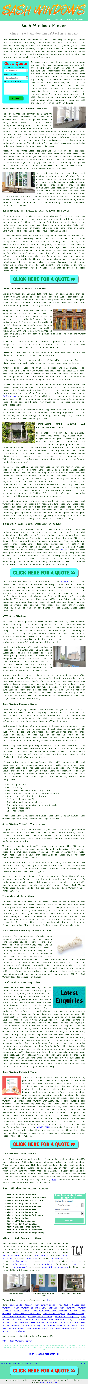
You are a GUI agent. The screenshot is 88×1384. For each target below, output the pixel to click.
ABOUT (62, 19)
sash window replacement (29, 1104)
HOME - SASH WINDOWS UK (44, 1354)
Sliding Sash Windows (62, 1308)
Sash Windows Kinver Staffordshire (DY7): (26, 40)
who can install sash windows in (41, 1026)
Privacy (84, 1363)
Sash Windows (21, 1311)
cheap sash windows (24, 1107)
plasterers (48, 1264)
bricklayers (19, 1264)
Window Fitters (76, 1314)
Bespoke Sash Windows (14, 1331)
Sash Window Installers (47, 1305)
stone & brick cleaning (55, 1267)
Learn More (46, 1382)
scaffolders (41, 1255)
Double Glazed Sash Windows (50, 1311)
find (11, 1159)
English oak (9, 396)
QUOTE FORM (43, 1127)
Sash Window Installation (29, 1308)
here (54, 1180)
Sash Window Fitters (60, 1320)
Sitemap (4, 1363)
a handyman (58, 1258)
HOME (49, 19)
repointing (49, 1261)
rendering (76, 1264)
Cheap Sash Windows (35, 1320)
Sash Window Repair (21, 1305)
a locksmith (20, 1261)
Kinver (64, 582)
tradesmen (35, 1270)
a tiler (76, 1261)
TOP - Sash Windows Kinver (17, 1341)
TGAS (63, 550)
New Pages (12, 1363)
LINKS (55, 19)
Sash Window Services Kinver (25, 1188)
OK (56, 1382)
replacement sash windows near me (28, 1023)
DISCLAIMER (80, 19)
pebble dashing (10, 1255)
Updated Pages (23, 1363)
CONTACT (70, 19)
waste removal (19, 1267)
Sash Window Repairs (14, 1317)
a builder (32, 1258)
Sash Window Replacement (45, 1322)
